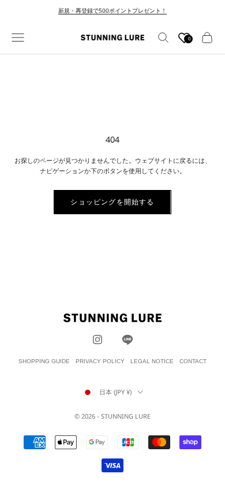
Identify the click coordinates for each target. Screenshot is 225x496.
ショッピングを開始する (112, 202)
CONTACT (193, 361)
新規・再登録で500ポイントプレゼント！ (112, 10)
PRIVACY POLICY (100, 361)
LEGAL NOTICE (152, 361)
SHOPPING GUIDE (44, 361)
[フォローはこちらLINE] (127, 339)
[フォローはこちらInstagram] (97, 339)
